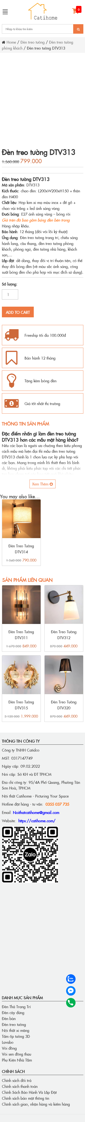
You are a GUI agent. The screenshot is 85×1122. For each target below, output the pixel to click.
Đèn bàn (9, 1018)
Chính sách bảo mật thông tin (25, 1098)
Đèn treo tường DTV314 (21, 548)
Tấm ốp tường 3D (16, 1036)
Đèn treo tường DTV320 (63, 704)
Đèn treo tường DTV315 (21, 704)
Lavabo (7, 1042)
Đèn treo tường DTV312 (63, 634)
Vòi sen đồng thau (16, 1054)
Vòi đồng (9, 1048)
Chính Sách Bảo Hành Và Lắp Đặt (29, 1092)
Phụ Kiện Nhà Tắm (17, 1059)
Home (11, 42)
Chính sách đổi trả (16, 1080)
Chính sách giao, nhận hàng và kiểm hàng (36, 1104)
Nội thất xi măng (15, 1030)
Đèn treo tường (33, 42)
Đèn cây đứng (13, 1012)
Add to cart (18, 312)
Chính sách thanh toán (20, 1086)
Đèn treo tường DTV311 (21, 634)
